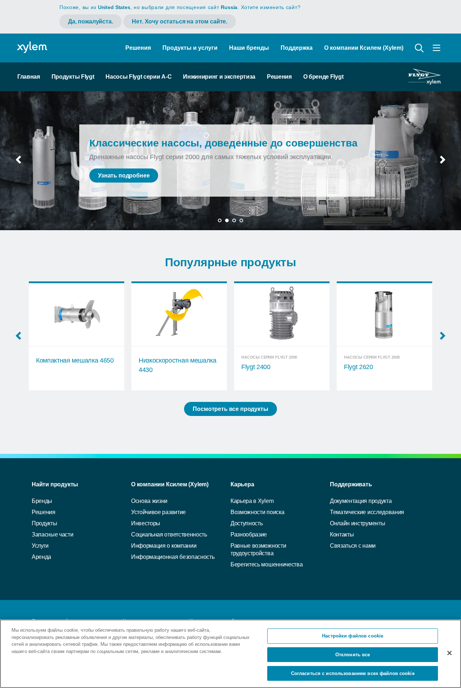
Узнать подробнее (123, 175)
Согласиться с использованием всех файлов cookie (353, 673)
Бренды (42, 501)
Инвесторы (145, 523)
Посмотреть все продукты (230, 409)
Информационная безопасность (172, 557)
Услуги (40, 546)
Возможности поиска (257, 512)
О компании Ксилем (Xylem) (363, 48)
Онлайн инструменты (357, 523)
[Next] (443, 162)
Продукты (44, 523)
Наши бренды (249, 48)
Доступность (246, 523)
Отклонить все (352, 654)
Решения (138, 48)
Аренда (41, 557)
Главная (28, 77)
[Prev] (18, 162)
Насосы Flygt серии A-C (138, 77)
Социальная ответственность (169, 534)
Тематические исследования (367, 512)
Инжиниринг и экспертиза (219, 77)
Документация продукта (360, 501)
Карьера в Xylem (251, 501)
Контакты (342, 534)
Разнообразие (248, 534)
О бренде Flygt (323, 77)
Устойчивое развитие (158, 512)
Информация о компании (163, 546)
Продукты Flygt (73, 77)
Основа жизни (149, 501)
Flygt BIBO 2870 (367, 367)
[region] (230, 653)
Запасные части (52, 534)
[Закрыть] (449, 653)
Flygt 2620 (255, 367)
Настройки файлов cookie (352, 636)
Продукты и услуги (190, 48)
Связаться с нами (353, 546)
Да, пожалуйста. (90, 21)
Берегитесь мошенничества (266, 564)
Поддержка (297, 48)
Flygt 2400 (153, 367)
